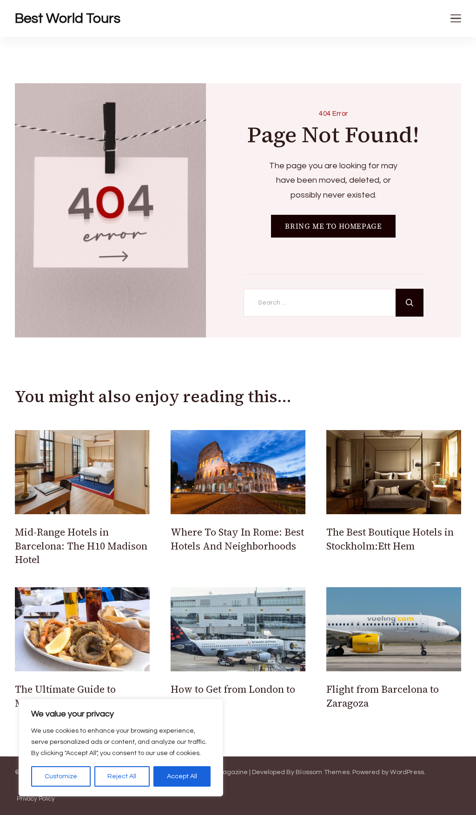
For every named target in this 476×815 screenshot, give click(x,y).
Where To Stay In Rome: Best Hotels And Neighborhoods (237, 538)
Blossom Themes (323, 772)
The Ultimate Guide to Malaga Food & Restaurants (77, 695)
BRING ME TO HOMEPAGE (333, 226)
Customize (61, 776)
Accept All (182, 776)
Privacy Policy (36, 799)
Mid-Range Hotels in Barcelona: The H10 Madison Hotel (81, 545)
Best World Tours (67, 18)
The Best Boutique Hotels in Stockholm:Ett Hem (390, 538)
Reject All (121, 776)
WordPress (407, 772)
